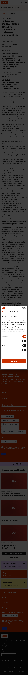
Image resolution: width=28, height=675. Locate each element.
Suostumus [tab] (5, 311)
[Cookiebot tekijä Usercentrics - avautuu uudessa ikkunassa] (20, 308)
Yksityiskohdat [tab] (14, 311)
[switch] (24, 341)
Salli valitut (14, 357)
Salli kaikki (14, 361)
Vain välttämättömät (14, 366)
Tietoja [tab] (23, 311)
